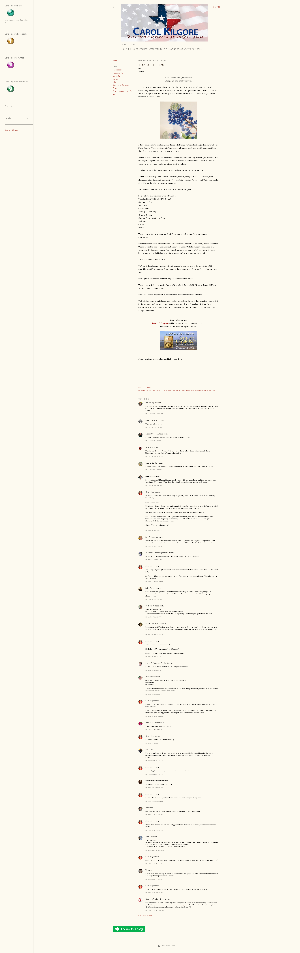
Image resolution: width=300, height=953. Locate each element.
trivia (114, 94)
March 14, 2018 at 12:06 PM (154, 850)
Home (124, 49)
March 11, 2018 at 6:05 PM (154, 801)
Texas (115, 88)
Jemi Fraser (150, 837)
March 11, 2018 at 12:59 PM (154, 788)
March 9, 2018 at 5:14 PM (153, 743)
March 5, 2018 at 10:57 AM (154, 456)
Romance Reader (152, 723)
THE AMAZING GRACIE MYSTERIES (179, 49)
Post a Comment (145, 915)
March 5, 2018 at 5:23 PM (153, 530)
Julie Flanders (150, 588)
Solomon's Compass (121, 85)
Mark (147, 808)
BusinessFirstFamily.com (155, 899)
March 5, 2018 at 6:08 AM (154, 414)
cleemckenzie (151, 476)
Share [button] (115, 60)
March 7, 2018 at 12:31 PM (153, 617)
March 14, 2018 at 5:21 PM (154, 863)
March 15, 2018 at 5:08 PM (154, 892)
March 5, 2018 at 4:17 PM (153, 485)
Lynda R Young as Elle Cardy (157, 663)
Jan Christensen (151, 537)
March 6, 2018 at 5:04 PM (154, 581)
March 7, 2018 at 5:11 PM (153, 656)
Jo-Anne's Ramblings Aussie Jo (158, 553)
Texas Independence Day (123, 91)
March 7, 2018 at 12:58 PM (154, 635)
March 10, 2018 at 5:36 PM (154, 774)
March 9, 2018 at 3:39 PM (153, 729)
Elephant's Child (151, 463)
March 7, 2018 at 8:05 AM (154, 599)
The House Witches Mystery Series (145, 49)
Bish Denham (151, 677)
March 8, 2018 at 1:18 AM (153, 670)
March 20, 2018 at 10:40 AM (155, 910)
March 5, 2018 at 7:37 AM (153, 441)
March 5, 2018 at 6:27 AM (153, 427)
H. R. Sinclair (150, 447)
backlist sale (117, 70)
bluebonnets (118, 73)
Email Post (147, 387)
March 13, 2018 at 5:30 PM (154, 830)
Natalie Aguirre (151, 403)
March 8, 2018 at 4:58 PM (154, 716)
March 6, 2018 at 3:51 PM (153, 559)
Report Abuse (11, 130)
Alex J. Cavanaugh (152, 420)
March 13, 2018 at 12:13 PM (154, 814)
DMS (147, 750)
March (115, 79)
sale (114, 82)
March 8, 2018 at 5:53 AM (153, 694)
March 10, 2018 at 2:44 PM (154, 761)
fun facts (116, 76)
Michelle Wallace (152, 606)
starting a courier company (176, 905)
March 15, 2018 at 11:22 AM (154, 879)
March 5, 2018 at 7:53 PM (153, 546)
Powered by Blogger (168, 946)
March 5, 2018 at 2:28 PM (153, 470)
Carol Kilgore (150, 492)
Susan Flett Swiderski (154, 624)
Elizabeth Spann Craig (154, 434)
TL (146, 870)
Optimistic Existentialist (155, 781)
